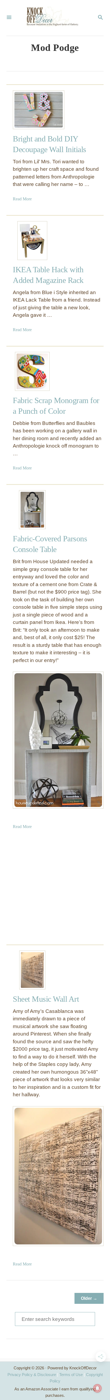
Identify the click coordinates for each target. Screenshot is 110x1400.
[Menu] (9, 18)
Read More (22, 199)
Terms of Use (71, 1374)
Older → (89, 1298)
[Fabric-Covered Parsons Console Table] (32, 509)
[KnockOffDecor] (54, 18)
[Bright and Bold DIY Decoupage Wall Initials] (32, 109)
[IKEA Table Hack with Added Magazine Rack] (32, 240)
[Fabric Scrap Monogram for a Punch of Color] (32, 371)
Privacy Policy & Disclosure (31, 1374)
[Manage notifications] (97, 1388)
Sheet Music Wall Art (46, 999)
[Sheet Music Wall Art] (32, 970)
